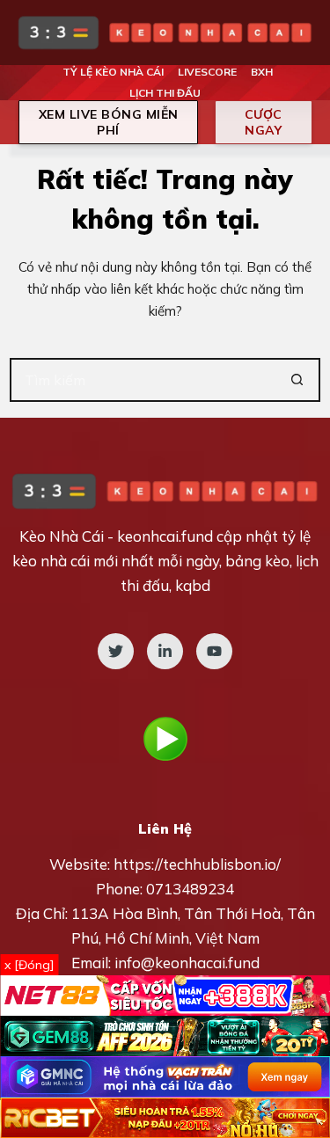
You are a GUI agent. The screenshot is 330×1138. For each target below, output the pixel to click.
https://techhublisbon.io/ (197, 864)
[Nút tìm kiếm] (298, 380)
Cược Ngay (263, 122)
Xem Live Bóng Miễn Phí (109, 122)
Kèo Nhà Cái (61, 536)
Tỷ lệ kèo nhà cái (113, 71)
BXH (262, 71)
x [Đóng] (29, 965)
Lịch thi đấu (165, 92)
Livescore (207, 71)
